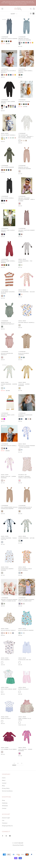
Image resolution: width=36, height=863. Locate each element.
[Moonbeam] (4, 107)
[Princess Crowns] (19, 753)
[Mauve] (2, 107)
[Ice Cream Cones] (8, 137)
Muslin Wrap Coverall (8, 135)
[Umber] (10, 170)
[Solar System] (21, 540)
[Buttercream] (6, 105)
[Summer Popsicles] (8, 633)
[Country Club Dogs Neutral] (2, 692)
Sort (13, 14)
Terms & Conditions (7, 791)
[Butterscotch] (2, 41)
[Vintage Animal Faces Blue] (2, 573)
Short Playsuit (6, 718)
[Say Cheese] (19, 265)
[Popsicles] (19, 633)
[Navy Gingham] (13, 633)
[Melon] (26, 42)
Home (3, 777)
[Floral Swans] (6, 137)
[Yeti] (4, 388)
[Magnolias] (10, 633)
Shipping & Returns (7, 825)
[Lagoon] (21, 357)
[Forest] (6, 41)
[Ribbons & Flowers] (4, 480)
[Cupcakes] (4, 137)
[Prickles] (26, 140)
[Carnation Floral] (19, 171)
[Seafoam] (13, 107)
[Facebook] (2, 836)
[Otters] (21, 633)
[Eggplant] (2, 234)
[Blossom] (19, 203)
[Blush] (4, 105)
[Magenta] (4, 419)
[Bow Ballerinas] (2, 480)
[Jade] (21, 74)
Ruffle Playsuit (23, 689)
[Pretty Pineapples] (13, 137)
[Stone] (2, 108)
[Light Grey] (15, 105)
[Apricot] (4, 74)
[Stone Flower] (24, 603)
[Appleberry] (2, 265)
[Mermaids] (19, 449)
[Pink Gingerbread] (21, 294)
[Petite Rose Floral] (10, 137)
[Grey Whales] (21, 449)
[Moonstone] (8, 41)
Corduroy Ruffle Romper (9, 38)
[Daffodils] (2, 137)
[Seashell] (24, 419)
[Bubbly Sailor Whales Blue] (19, 662)
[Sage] (10, 107)
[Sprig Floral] (2, 326)
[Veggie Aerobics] (21, 265)
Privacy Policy (5, 788)
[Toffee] (4, 170)
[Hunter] (6, 170)
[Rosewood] (2, 170)
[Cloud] (21, 42)
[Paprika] (10, 41)
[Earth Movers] (2, 542)
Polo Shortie (5, 659)
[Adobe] (19, 74)
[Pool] (21, 419)
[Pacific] (28, 42)
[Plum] (8, 105)
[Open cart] (33, 9)
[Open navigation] (2, 8)
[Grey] (10, 105)
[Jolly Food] (19, 294)
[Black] (2, 105)
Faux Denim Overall (7, 198)
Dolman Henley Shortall (26, 322)
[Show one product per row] (30, 13)
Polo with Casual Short (9, 689)
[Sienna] (6, 200)
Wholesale (5, 805)
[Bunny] (19, 140)
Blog (3, 785)
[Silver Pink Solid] (19, 722)
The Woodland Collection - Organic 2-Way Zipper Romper (26, 136)
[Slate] (15, 107)
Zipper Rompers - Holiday (26, 291)
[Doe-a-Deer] (21, 140)
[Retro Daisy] (6, 633)
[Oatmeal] (8, 107)
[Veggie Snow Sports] (2, 388)
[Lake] (8, 170)
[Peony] (30, 42)
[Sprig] (19, 44)
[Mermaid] (28, 419)
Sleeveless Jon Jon (24, 659)
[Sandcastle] (30, 419)
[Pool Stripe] (4, 296)
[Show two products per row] (33, 13)
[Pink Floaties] (4, 633)
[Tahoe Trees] (19, 540)
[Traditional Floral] (4, 139)
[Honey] (2, 419)
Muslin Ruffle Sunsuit (8, 630)
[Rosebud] (2, 752)
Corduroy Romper (24, 101)
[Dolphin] (26, 419)
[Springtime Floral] (15, 137)
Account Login (6, 817)
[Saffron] (32, 42)
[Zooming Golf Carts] (2, 662)
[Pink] (19, 480)
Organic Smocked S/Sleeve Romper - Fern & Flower (26, 199)
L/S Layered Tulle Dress (9, 749)
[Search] (31, 8)
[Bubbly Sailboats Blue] (24, 449)
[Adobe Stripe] (2, 296)
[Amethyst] (19, 42)
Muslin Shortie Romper (25, 630)
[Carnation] (2, 357)
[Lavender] (13, 105)
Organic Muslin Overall (9, 445)
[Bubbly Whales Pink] (19, 692)
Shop (3, 800)
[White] (4, 108)
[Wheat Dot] (2, 511)
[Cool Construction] (19, 325)
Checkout (4, 823)
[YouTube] (9, 836)
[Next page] (22, 763)
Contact (4, 783)
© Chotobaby (18, 843)
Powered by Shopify (18, 845)
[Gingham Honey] (19, 388)
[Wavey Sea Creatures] (24, 633)
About (3, 780)
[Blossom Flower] (21, 603)
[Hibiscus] (21, 573)
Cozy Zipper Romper (7, 167)
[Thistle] (21, 234)
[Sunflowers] (2, 139)
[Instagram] (6, 836)
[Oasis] (24, 42)
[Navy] (6, 107)
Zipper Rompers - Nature (26, 538)
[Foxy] (24, 140)
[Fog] (4, 41)
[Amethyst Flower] (19, 603)
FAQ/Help (4, 803)
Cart (3, 820)
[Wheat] (19, 357)
